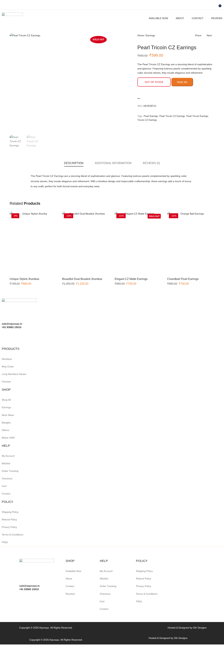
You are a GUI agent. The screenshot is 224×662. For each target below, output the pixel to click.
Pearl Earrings (151, 116)
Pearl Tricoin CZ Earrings (172, 116)
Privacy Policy (9, 527)
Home (140, 35)
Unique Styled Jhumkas (24, 278)
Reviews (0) (151, 163)
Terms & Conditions (12, 534)
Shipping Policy (10, 512)
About (180, 18)
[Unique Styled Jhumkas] (33, 243)
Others (5, 430)
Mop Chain (8, 366)
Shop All (6, 399)
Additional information (113, 163)
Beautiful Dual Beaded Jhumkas (82, 278)
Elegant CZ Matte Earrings (131, 278)
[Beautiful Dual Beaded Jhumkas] (85, 243)
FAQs (5, 542)
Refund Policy (9, 519)
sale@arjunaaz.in (29, 585)
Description (73, 163)
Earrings (150, 35)
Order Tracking (10, 471)
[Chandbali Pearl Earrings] (190, 243)
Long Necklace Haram (14, 374)
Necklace (7, 359)
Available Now (158, 18)
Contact (198, 18)
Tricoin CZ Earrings (147, 120)
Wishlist (6, 463)
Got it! (207, 6)
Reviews (216, 18)
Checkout (7, 478)
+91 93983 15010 (29, 589)
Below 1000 (8, 437)
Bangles (6, 422)
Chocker (6, 381)
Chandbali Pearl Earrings (183, 278)
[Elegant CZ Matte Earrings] (138, 243)
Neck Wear (8, 415)
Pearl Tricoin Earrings (197, 116)
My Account (8, 455)
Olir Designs (199, 627)
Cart (4, 486)
